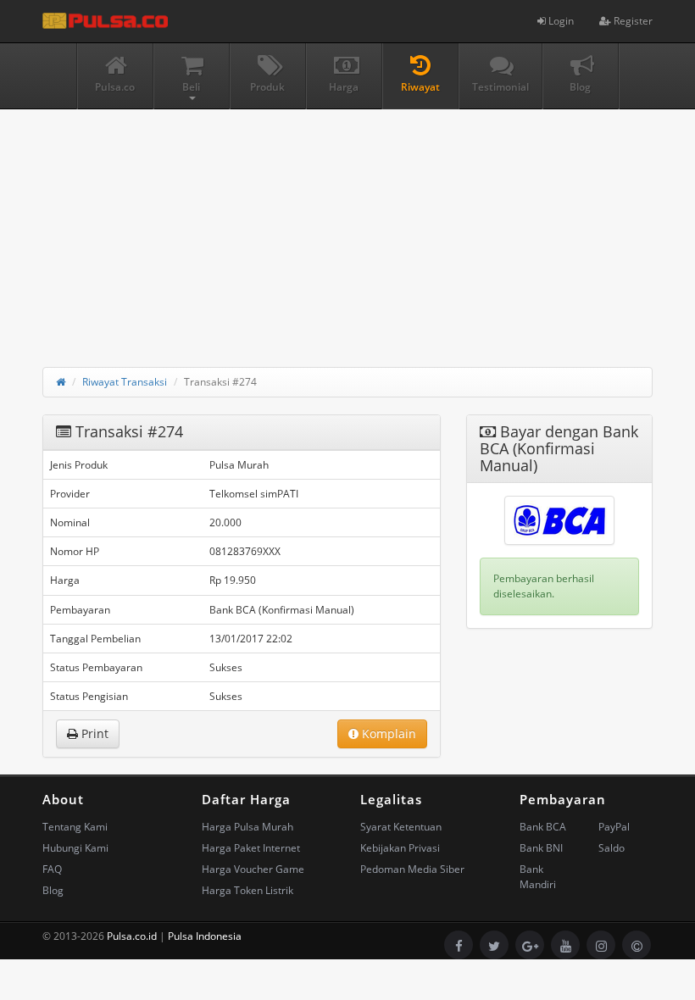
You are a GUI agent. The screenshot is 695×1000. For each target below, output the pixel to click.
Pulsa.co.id (132, 936)
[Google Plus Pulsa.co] (529, 945)
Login (560, 21)
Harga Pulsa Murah (247, 826)
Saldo (611, 848)
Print (93, 733)
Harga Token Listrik (247, 890)
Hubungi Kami (75, 848)
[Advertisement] (347, 228)
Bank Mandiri (538, 877)
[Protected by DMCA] (636, 945)
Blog (53, 890)
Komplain (387, 733)
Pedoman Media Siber (412, 869)
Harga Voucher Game (253, 869)
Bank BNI (541, 848)
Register (632, 21)
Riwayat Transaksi (124, 382)
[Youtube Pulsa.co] (565, 945)
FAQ (52, 869)
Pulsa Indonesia (205, 936)
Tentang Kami (75, 826)
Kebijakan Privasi (400, 848)
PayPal (614, 826)
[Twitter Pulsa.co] (494, 945)
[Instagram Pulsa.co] (601, 945)
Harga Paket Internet (251, 848)
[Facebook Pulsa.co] (458, 945)
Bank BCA (543, 826)
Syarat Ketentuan (401, 826)
